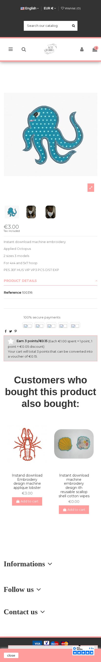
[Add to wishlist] (24, 468)
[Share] (5, 331)
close (11, 655)
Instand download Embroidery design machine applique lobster (27, 481)
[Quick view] (30, 468)
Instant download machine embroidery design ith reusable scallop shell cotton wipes (74, 485)
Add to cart (29, 501)
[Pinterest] (15, 331)
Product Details (20, 281)
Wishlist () (72, 8)
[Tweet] (10, 331)
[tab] (50, 281)
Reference (12, 292)
